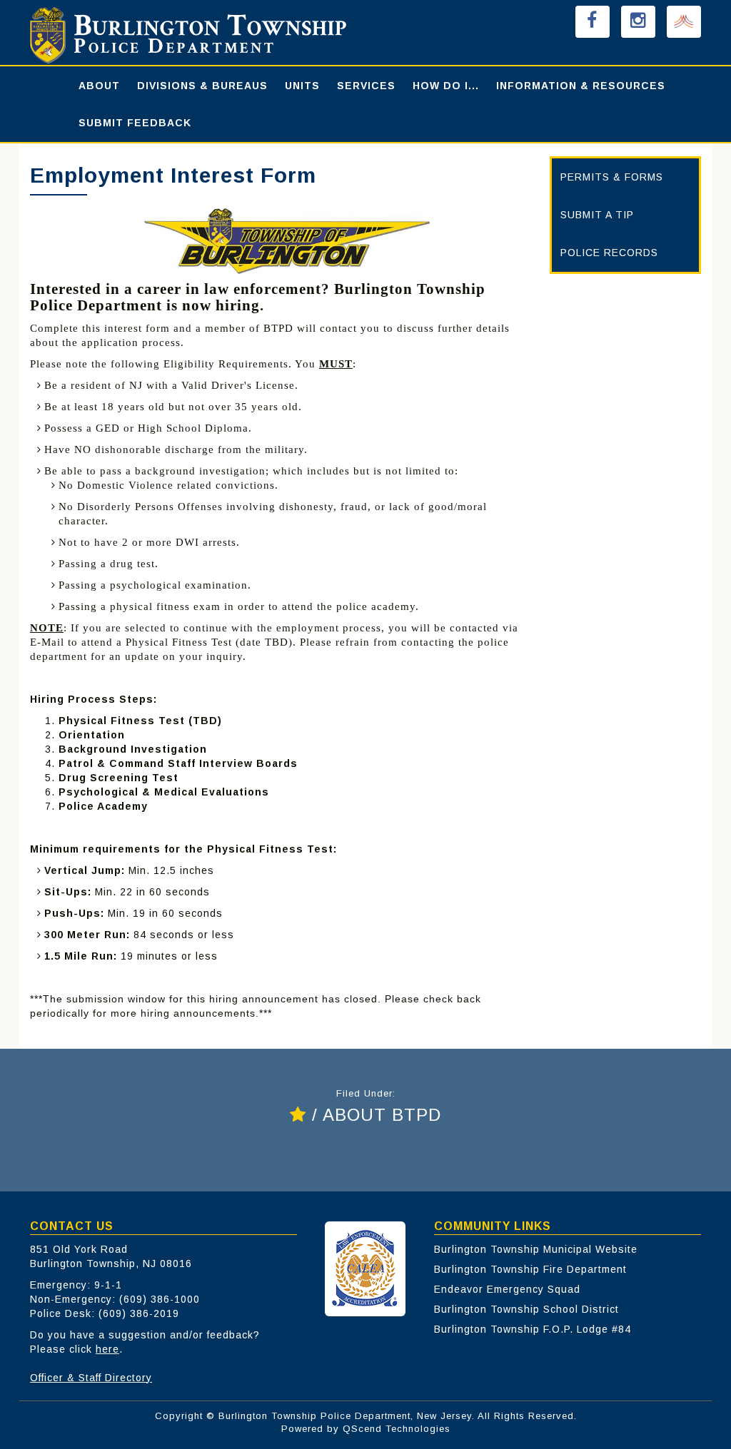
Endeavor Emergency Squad (507, 1289)
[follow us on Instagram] (638, 22)
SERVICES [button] (366, 85)
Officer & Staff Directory (91, 1377)
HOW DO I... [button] (446, 85)
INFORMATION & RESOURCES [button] (580, 85)
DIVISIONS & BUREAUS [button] (202, 85)
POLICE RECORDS (609, 252)
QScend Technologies (396, 1428)
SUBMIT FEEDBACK (135, 122)
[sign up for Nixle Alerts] (684, 22)
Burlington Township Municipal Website (535, 1249)
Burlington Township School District (526, 1309)
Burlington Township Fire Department (530, 1269)
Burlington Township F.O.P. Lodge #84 (532, 1329)
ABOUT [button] (99, 85)
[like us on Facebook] (592, 22)
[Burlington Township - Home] (221, 35)
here (107, 1349)
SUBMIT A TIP (597, 214)
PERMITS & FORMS (611, 177)
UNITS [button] (302, 85)
